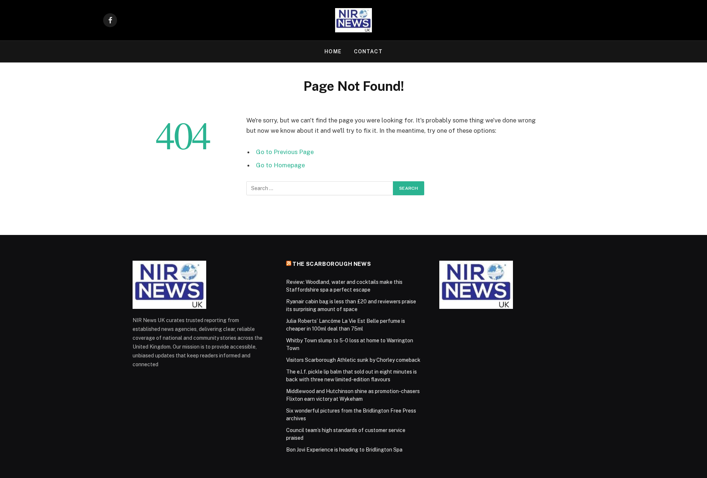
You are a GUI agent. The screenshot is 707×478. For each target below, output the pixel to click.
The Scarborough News (331, 264)
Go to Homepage (280, 165)
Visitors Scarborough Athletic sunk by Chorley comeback (353, 360)
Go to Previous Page (285, 152)
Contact (368, 51)
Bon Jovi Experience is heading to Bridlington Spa (344, 450)
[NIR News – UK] (353, 20)
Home (332, 51)
